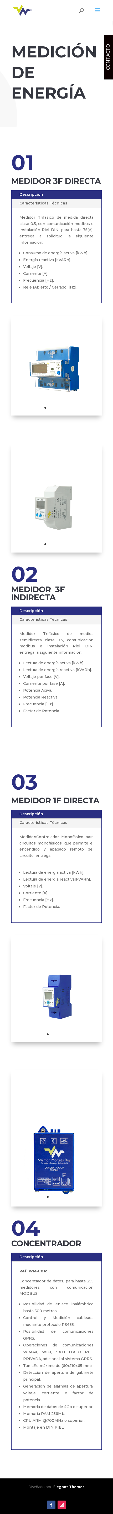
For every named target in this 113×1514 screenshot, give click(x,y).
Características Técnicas (43, 203)
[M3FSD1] (56, 551)
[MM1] (56, 1040)
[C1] (56, 1205)
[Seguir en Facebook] (51, 1505)
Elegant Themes (69, 1486)
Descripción (31, 194)
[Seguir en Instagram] (62, 1505)
